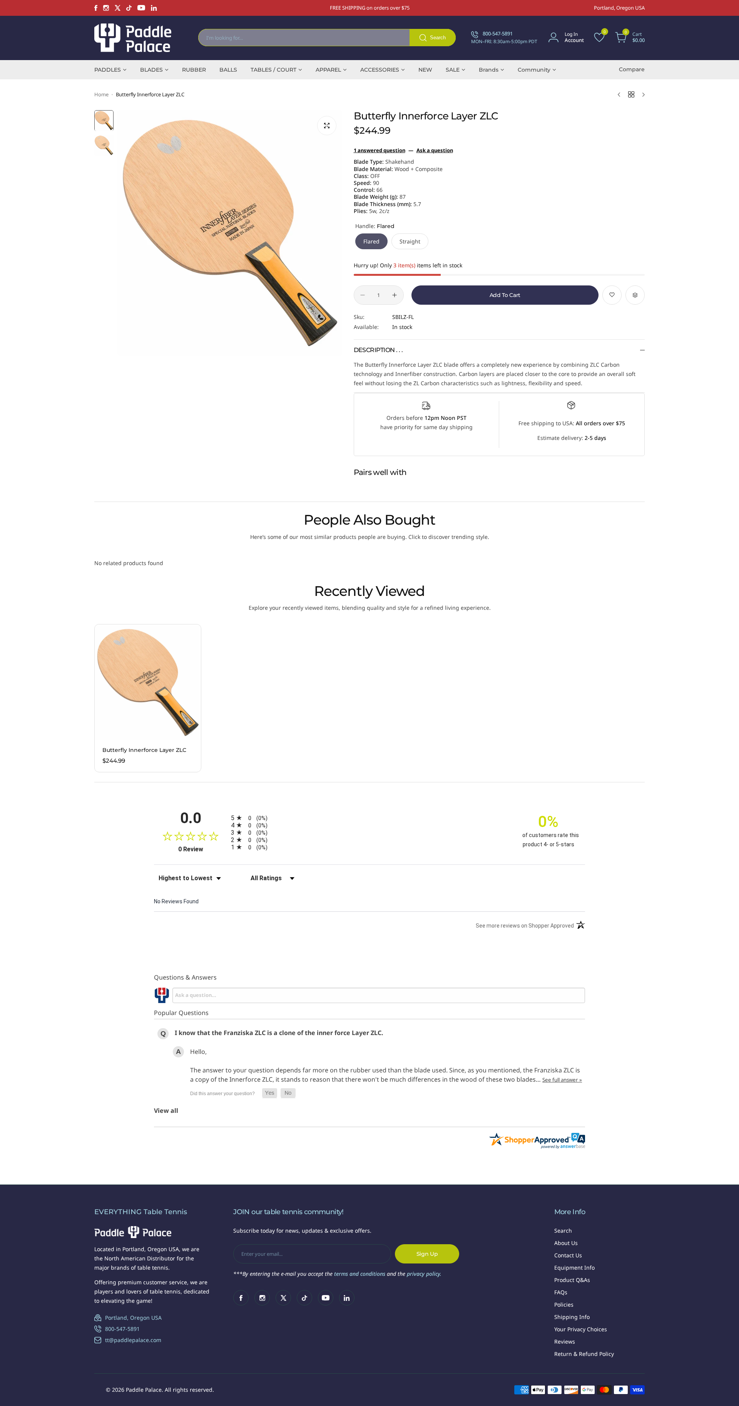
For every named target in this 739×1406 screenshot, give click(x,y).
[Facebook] (95, 8)
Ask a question (434, 150)
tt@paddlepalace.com (133, 1340)
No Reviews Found (176, 901)
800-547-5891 (122, 1328)
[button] (269, 1093)
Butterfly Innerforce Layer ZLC (144, 750)
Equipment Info (574, 1267)
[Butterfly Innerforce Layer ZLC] (148, 682)
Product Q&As (572, 1280)
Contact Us (568, 1255)
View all (166, 1110)
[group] (229, 233)
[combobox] (327, 37)
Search (563, 1230)
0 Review (202, 849)
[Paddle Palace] (132, 37)
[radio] (369, 817)
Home (101, 94)
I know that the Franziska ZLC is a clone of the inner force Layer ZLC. (279, 1032)
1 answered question (379, 150)
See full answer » (562, 1079)
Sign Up (427, 1253)
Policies (563, 1304)
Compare (632, 69)
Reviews (564, 1341)
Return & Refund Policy (584, 1353)
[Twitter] (117, 8)
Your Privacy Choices (580, 1329)
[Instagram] (106, 8)
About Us (566, 1243)
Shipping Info (572, 1316)
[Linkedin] (154, 8)
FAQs (560, 1292)
